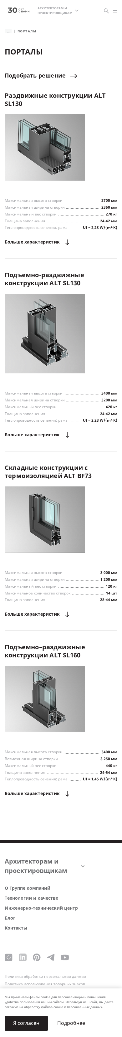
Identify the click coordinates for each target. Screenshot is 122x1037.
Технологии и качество (31, 898)
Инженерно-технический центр (41, 908)
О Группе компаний (27, 888)
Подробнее (71, 1023)
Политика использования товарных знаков (45, 984)
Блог (10, 918)
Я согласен (26, 1023)
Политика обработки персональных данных (45, 976)
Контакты (16, 928)
